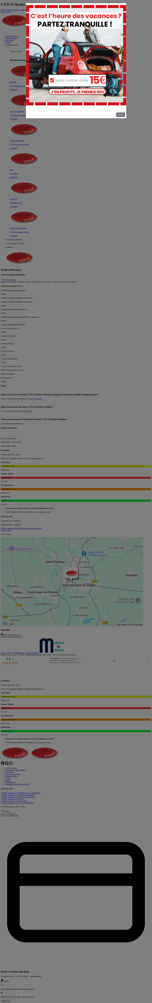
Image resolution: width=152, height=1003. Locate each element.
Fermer (120, 115)
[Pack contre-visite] (76, 55)
